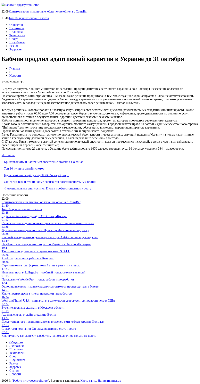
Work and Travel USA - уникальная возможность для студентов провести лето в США (58, 300)
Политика (16, 31)
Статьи (14, 370)
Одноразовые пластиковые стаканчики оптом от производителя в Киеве (50, 286)
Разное (13, 45)
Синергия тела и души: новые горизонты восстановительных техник (50, 181)
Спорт (13, 38)
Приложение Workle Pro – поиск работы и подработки (38, 279)
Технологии (17, 35)
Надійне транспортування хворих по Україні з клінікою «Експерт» (46, 244)
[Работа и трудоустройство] (20, 4)
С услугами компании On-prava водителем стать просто (39, 328)
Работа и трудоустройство (30, 380)
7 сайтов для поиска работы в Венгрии (28, 258)
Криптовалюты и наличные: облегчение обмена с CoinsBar (48, 11)
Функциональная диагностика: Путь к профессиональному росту (47, 188)
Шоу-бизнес (17, 42)
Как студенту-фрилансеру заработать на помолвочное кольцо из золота (49, 335)
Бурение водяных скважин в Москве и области (33, 307)
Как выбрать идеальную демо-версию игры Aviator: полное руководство (50, 237)
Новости (15, 75)
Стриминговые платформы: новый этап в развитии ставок (41, 265)
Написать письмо (109, 380)
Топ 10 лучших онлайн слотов (29, 18)
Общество (16, 24)
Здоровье (15, 49)
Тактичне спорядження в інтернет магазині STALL (36, 251)
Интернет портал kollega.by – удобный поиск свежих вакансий (44, 272)
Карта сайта (88, 380)
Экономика (16, 28)
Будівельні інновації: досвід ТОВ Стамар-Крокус (36, 175)
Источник (8, 155)
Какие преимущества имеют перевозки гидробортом (37, 293)
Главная (14, 68)
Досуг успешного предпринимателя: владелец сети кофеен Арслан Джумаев (53, 321)
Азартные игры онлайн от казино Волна (29, 314)
